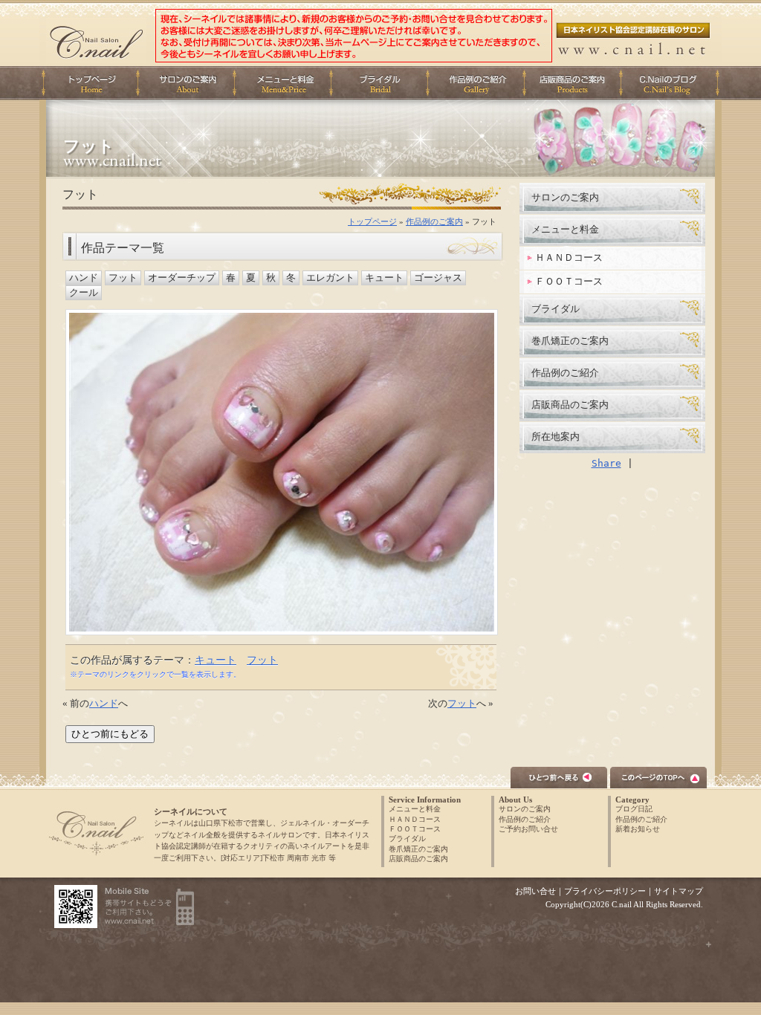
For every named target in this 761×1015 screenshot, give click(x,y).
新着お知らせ (637, 829)
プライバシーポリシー (605, 890)
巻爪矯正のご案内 (570, 340)
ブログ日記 (633, 809)
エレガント (330, 278)
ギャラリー (480, 83)
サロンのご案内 (565, 197)
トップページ (372, 221)
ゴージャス (438, 278)
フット (123, 278)
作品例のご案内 (434, 221)
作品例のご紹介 (565, 372)
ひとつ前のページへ (559, 777)
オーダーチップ (182, 278)
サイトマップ (678, 890)
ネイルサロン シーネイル (96, 832)
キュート (384, 278)
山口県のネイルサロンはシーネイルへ (96, 40)
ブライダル (383, 83)
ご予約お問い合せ (528, 829)
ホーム (90, 83)
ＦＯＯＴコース (569, 281)
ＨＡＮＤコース (569, 257)
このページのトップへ (658, 777)
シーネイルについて (190, 83)
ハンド (83, 278)
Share (606, 463)
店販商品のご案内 (576, 83)
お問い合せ (535, 890)
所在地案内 (555, 436)
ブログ (673, 83)
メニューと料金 (287, 83)
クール (83, 293)
